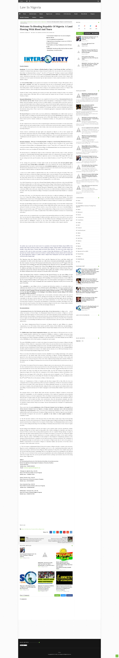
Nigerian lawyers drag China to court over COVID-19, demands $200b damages (90, 51)
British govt (80, 203)
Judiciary (58, 13)
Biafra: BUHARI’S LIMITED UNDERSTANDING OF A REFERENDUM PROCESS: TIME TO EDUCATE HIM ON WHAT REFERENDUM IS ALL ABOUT (90, 107)
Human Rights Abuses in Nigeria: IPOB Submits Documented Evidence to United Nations (90, 147)
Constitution (80, 220)
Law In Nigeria (30, 7)
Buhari (41, 13)
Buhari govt (80, 212)
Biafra (25, 21)
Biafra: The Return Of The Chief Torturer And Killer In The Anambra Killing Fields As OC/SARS (89, 299)
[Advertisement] (74, 7)
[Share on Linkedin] (61, 532)
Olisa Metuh (84, 13)
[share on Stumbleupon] (67, 532)
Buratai (79, 214)
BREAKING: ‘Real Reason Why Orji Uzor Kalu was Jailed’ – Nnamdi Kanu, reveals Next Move (46, 564)
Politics (34, 17)
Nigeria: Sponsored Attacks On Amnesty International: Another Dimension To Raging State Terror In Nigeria (64, 587)
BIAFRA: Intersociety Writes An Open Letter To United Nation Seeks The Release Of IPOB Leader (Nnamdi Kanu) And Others (90, 280)
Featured (35, 21)
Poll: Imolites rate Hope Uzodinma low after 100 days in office (90, 58)
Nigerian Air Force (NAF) (83, 251)
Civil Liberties (67, 13)
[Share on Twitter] (54, 532)
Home (21, 1)
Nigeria (79, 246)
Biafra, (33, 32)
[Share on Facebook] (51, 532)
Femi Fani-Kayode (81, 230)
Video (79, 261)
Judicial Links (32, 13)
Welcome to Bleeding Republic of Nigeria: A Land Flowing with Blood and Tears (28, 587)
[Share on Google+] (57, 532)
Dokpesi (92, 13)
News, (47, 32)
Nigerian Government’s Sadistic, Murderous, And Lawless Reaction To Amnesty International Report (46, 587)
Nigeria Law (49, 13)
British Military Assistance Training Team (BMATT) (86, 206)
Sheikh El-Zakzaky (24, 17)
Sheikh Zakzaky (81, 259)
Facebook (69, 595)
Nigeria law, (51, 32)
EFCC (79, 225)
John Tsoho (80, 238)
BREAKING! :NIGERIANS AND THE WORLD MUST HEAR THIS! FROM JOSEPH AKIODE (89, 95)
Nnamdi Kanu (80, 254)
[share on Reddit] (71, 532)
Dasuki (76, 13)
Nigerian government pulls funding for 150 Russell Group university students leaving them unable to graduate (90, 176)
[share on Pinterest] (64, 532)
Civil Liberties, (38, 32)
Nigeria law (44, 21)
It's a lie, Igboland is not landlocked (55, 39)
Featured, (44, 32)
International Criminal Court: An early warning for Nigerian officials (28, 555)
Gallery (41, 17)
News (39, 21)
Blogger (57, 595)
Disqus (63, 595)
